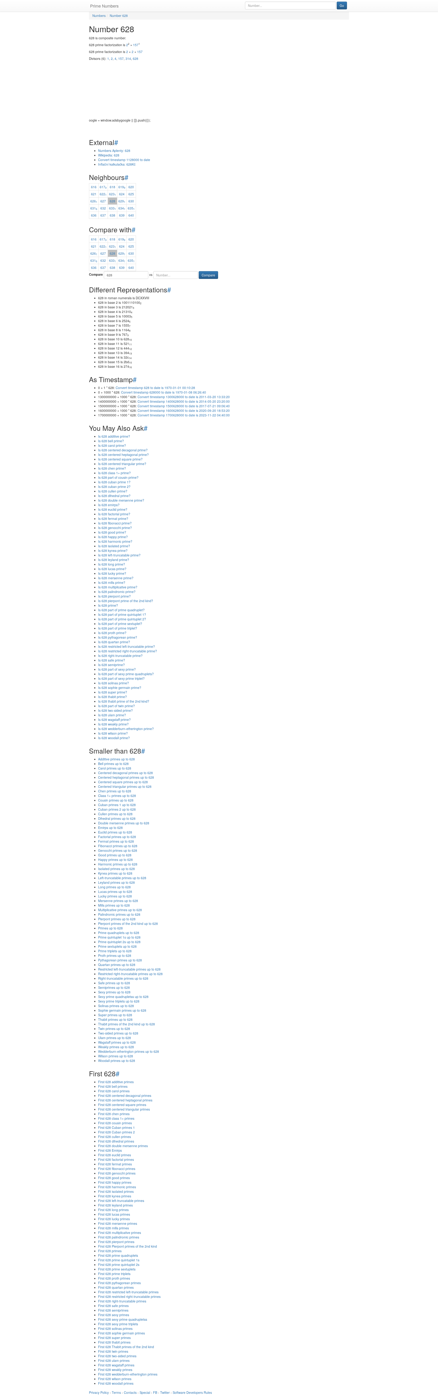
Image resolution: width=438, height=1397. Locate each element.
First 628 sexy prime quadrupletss (122, 1319)
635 (131, 208)
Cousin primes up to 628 (115, 800)
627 (103, 201)
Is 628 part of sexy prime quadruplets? (126, 674)
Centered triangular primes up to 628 (124, 786)
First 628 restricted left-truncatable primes (128, 1292)
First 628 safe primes (113, 1305)
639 (122, 215)
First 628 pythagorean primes (119, 1283)
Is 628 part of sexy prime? (117, 669)
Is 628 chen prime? (112, 468)
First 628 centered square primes (122, 1104)
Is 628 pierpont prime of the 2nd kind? (125, 600)
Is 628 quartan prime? (114, 642)
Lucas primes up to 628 (115, 891)
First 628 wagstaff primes (116, 1365)
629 (121, 201)
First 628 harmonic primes (117, 1187)
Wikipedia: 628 (108, 155)
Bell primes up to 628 (113, 763)
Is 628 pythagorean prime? (117, 637)
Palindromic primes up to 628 (119, 914)
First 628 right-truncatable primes (122, 1301)
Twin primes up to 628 (114, 1028)
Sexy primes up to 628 (114, 992)
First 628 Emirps (110, 1150)
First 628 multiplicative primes (119, 1232)
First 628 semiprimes (113, 1310)
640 (131, 215)
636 (93, 215)
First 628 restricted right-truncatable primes (129, 1296)
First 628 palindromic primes (118, 1237)
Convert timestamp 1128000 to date (124, 159)
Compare (96, 274)
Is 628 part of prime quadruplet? (121, 610)
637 (103, 215)
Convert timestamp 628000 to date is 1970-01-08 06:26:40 (163, 392)
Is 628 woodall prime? (114, 738)
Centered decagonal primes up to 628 (125, 772)
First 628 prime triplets (114, 1273)
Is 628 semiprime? (111, 664)
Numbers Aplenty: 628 (114, 150)
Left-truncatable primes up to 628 (122, 878)
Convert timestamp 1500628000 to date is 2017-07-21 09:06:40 (184, 406)
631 (93, 208)
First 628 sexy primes (113, 1314)
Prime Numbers (104, 6)
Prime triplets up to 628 (115, 951)
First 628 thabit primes (114, 1342)
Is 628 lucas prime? (112, 568)
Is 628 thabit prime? (112, 696)
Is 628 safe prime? (111, 660)
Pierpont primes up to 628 (117, 919)
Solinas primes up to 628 (116, 1005)
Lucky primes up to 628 (115, 896)
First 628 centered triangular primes (124, 1109)
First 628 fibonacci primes (116, 1168)
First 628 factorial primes (116, 1159)
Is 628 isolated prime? (114, 546)
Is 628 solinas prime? (113, 683)
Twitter (165, 1392)
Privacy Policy (99, 1392)
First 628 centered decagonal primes (124, 1095)
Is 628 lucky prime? (112, 573)
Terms (116, 1392)
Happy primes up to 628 (115, 859)
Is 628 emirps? (109, 505)
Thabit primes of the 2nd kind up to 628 (126, 1024)
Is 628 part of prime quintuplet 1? (122, 614)
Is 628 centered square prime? (120, 459)
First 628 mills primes (113, 1228)
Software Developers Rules (192, 1392)
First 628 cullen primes (114, 1136)
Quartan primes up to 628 (116, 964)
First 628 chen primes (114, 1113)
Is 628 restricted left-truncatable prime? (126, 646)
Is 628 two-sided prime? (115, 710)
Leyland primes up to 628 (116, 882)
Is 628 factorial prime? (114, 514)
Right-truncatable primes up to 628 (123, 978)
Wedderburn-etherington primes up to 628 (128, 1051)
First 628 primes (110, 1251)
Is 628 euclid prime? (112, 509)
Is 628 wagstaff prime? (114, 719)
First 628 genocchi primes (117, 1173)
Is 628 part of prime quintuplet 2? (122, 619)
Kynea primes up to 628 (115, 873)
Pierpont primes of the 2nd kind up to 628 (128, 923)
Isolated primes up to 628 (116, 868)
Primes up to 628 (110, 928)
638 (112, 215)
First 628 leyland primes (115, 1205)
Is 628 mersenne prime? (115, 578)
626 (93, 201)
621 (93, 194)
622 (103, 194)
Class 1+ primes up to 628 (117, 795)
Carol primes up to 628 (114, 768)
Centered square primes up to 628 (123, 782)
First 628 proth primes (114, 1278)
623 (112, 194)
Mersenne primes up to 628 (118, 900)
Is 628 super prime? (112, 692)
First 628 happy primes (114, 1182)
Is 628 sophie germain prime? (119, 687)
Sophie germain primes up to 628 (122, 1010)
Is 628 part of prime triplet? (117, 628)
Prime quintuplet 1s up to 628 (119, 937)
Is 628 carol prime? (112, 445)
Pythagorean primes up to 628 (120, 960)
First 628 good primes (114, 1177)
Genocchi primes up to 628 (117, 850)
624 (122, 194)
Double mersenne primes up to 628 (123, 823)
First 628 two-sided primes (117, 1356)
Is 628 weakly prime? (113, 724)
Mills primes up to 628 (114, 905)
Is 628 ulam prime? (112, 715)
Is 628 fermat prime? (113, 518)
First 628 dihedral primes (116, 1141)
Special (145, 1392)
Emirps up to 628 (110, 827)
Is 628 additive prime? (114, 436)
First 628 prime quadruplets (118, 1255)
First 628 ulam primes (114, 1360)
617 (103, 187)
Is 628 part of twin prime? (116, 706)
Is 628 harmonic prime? (115, 541)
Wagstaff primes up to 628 (117, 1042)
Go (342, 5)
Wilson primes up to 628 (115, 1056)
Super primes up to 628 (115, 1015)
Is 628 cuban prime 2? (114, 486)
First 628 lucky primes (114, 1219)
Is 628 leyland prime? (113, 559)
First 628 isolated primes (116, 1191)
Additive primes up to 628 (116, 759)
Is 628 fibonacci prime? (115, 523)
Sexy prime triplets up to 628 (118, 1001)
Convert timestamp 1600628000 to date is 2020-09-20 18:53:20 (184, 410)
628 (112, 201)
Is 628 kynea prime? (113, 550)
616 (93, 187)
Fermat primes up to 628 (116, 841)
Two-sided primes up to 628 (118, 1033)
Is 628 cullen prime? (112, 491)
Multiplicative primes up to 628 (120, 910)
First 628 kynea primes (114, 1196)
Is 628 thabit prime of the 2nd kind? (123, 701)
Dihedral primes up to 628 (117, 818)
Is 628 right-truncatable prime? (120, 655)
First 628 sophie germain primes (121, 1333)
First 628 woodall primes (115, 1383)
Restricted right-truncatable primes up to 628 (130, 973)
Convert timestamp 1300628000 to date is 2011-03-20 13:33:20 (184, 396)
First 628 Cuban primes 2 (116, 1132)
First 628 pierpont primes (116, 1241)
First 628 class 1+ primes (116, 1118)
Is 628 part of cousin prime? (118, 477)
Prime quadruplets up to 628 (118, 932)
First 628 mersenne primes (117, 1223)
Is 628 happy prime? (113, 536)
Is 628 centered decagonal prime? (123, 450)
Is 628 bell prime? (111, 441)
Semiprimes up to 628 (114, 987)
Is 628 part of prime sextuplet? (120, 623)
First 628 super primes (114, 1337)
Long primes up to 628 (114, 887)
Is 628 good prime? (112, 532)
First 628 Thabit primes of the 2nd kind (126, 1346)
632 (103, 208)
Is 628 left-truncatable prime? (119, 555)
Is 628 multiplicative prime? (117, 587)
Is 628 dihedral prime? (114, 495)
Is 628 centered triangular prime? (122, 463)
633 (112, 208)
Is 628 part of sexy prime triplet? (121, 678)
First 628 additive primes (116, 1082)
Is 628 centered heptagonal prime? (123, 454)
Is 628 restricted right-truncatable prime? (127, 651)
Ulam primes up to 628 (114, 1037)
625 (131, 194)
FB (155, 1392)
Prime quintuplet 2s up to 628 (119, 941)
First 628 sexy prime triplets (118, 1324)
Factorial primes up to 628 (117, 836)
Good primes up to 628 (114, 855)
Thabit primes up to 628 (115, 1019)
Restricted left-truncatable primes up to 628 (129, 969)
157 (135, 44)
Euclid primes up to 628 (115, 832)
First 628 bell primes (113, 1086)
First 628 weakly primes (115, 1369)
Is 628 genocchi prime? (115, 527)
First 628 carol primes (114, 1091)
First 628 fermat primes (115, 1164)
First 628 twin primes (113, 1351)
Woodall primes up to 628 (116, 1060)
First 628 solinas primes (115, 1328)
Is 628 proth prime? (112, 632)
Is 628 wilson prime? (113, 733)
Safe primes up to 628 (114, 983)
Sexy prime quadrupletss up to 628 (123, 996)
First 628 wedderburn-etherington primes (127, 1374)
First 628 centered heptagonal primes (125, 1100)
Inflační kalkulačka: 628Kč (117, 164)
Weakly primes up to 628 (116, 1047)
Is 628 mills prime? (111, 582)
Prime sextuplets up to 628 (117, 946)
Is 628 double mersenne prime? (121, 500)
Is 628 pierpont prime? (114, 596)
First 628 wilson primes (114, 1378)
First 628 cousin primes (115, 1123)
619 (121, 187)
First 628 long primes (113, 1209)
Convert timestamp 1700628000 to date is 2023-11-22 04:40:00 (184, 415)
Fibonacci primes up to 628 (117, 846)
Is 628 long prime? (111, 564)
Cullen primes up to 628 (115, 814)
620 (131, 187)
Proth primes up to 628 (114, 955)
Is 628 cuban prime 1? (114, 482)
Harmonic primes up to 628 (117, 864)
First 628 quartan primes (116, 1287)
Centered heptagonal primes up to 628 (126, 777)
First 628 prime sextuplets (117, 1269)
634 (121, 208)
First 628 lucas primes (114, 1214)
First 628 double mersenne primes (123, 1145)
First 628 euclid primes (114, 1155)
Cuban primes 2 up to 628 (117, 809)
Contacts (130, 1392)
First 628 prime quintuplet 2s (118, 1264)
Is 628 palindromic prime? (117, 591)
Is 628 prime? (108, 605)
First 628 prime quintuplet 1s (118, 1260)
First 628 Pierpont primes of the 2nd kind (127, 1246)
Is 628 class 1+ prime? (114, 473)
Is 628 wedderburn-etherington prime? (126, 728)
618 (112, 187)
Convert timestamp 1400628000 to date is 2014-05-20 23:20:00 (184, 401)
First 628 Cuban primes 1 (116, 1127)
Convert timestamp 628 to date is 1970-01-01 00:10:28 (155, 387)
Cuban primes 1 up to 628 (117, 804)
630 (131, 201)
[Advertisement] (219, 86)
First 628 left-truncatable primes (121, 1200)
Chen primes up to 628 (114, 791)
